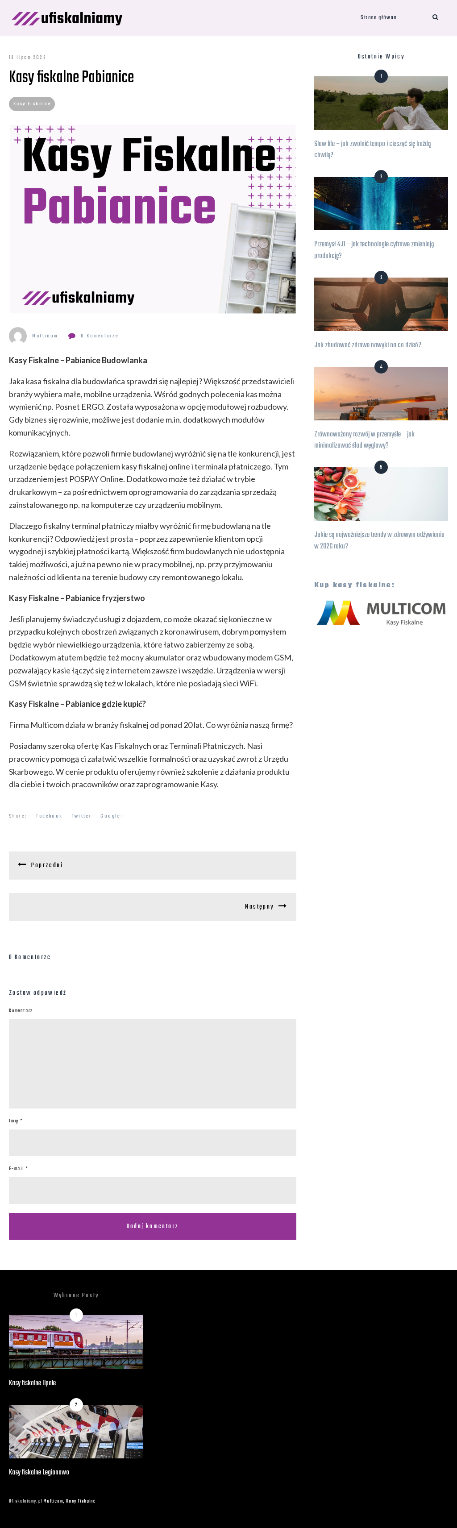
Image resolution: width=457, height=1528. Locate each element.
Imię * (16, 1121)
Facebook (49, 816)
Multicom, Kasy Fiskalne (69, 1501)
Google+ (112, 816)
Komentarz (21, 1011)
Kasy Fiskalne (32, 104)
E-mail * (18, 1169)
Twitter (82, 816)
